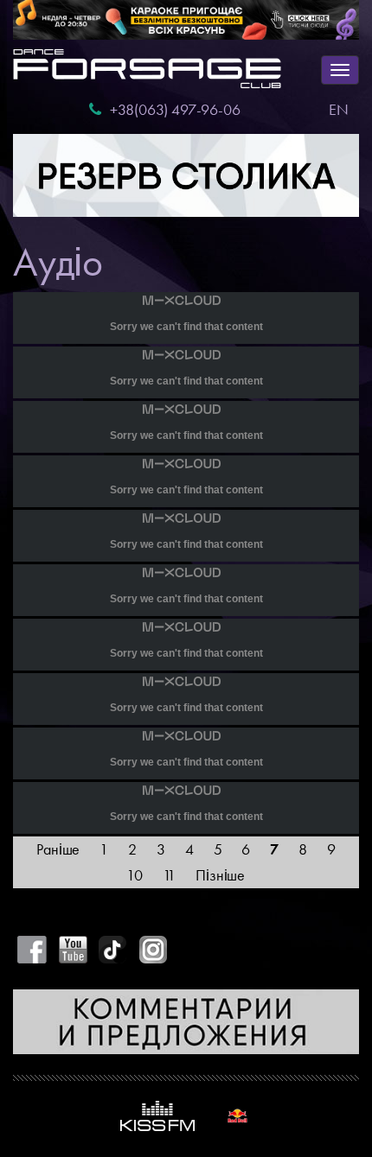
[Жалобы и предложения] (186, 1021)
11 (169, 875)
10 (134, 875)
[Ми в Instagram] (153, 949)
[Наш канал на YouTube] (73, 949)
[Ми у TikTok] (113, 949)
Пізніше (220, 875)
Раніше (58, 849)
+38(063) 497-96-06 (175, 109)
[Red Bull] (237, 1116)
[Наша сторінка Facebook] (32, 949)
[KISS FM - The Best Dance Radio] (157, 1116)
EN (339, 109)
